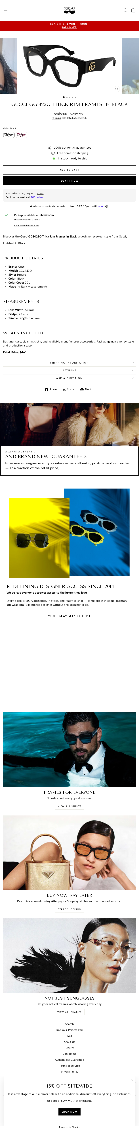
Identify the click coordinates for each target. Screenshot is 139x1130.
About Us (69, 1042)
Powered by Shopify (69, 1127)
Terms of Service (69, 1065)
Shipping (56, 118)
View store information (26, 225)
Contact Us (69, 1053)
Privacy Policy (69, 1071)
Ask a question (69, 378)
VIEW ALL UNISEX (69, 806)
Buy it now (70, 180)
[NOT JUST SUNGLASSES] (69, 955)
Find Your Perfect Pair (69, 1030)
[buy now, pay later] (69, 852)
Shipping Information (69, 362)
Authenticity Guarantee (69, 1059)
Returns (69, 370)
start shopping (69, 909)
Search (69, 1024)
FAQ (69, 1036)
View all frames (69, 1012)
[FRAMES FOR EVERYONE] (69, 749)
